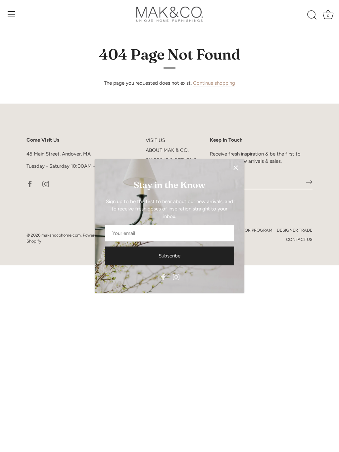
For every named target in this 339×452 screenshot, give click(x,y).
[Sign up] (309, 182)
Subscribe (169, 256)
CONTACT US (299, 239)
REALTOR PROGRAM (252, 230)
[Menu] (11, 14)
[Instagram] (176, 276)
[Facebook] (163, 276)
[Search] (312, 15)
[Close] (235, 167)
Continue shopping (214, 83)
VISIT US (155, 140)
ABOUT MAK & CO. (167, 150)
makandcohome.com (61, 235)
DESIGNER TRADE (295, 230)
